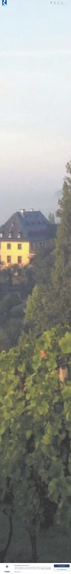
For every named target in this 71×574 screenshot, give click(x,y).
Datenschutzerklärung (46, 569)
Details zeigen (17, 571)
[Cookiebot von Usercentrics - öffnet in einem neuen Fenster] (7, 572)
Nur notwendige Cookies (62, 569)
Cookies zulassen (61, 565)
